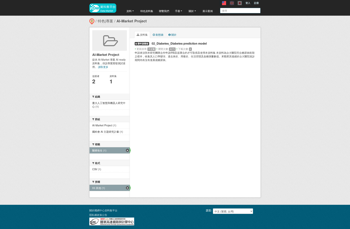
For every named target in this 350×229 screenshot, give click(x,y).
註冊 (256, 3)
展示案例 (208, 11)
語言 (208, 210)
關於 (191, 11)
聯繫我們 (164, 11)
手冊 (177, 11)
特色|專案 (105, 20)
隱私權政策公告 (98, 215)
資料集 (143, 34)
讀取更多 (103, 67)
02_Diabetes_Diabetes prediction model (179, 43)
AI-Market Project (131, 20)
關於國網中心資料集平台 (103, 210)
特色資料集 (146, 11)
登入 (248, 3)
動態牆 (159, 34)
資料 (129, 11)
